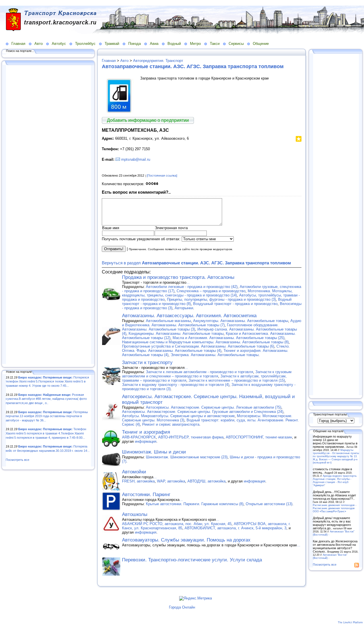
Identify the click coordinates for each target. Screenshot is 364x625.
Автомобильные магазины (168, 321)
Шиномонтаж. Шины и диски (154, 452)
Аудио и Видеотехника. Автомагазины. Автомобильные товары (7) (211, 323)
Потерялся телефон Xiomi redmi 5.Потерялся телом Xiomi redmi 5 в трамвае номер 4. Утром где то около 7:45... (47, 381)
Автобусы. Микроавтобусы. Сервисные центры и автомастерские (178, 416)
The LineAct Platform (350, 622)
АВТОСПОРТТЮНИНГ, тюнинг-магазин (259, 437)
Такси (215, 43)
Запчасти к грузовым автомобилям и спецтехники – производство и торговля (206, 374)
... (188, 282)
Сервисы (236, 43)
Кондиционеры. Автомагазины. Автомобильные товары (176, 333)
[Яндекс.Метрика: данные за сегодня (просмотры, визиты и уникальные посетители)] (195, 598)
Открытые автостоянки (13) (269, 504)
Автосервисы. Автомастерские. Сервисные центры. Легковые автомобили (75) (213, 407)
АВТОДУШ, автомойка (206, 481)
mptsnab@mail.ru (135, 159)
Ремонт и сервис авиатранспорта (170, 424)
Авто (38, 43)
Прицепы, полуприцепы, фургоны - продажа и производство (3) (221, 299)
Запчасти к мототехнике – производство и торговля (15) (237, 380)
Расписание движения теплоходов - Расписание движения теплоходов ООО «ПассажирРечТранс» (334, 508)
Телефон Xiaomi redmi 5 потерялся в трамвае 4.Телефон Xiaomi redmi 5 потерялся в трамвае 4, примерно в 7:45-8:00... (46, 433)
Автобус (59, 43)
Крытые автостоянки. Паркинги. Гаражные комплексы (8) (194, 504)
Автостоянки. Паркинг (146, 494)
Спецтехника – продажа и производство (211, 291)
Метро (195, 43)
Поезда (134, 43)
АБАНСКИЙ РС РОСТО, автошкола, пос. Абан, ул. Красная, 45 (176, 524)
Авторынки (184, 308)
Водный (174, 43)
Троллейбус (85, 43)
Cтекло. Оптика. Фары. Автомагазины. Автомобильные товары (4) (206, 348)
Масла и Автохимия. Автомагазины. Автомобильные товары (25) (228, 338)
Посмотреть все (17, 459)
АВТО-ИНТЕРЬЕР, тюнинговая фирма (191, 437)
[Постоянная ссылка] (162, 175)
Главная (18, 43)
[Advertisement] (48, 215)
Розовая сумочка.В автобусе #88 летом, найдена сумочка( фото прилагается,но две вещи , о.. (46, 399)
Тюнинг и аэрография (146, 432)
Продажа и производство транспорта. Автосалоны (178, 277)
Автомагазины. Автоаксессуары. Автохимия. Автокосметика (189, 315)
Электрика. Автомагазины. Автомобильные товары (214, 355)
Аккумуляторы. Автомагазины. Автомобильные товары (240, 321)
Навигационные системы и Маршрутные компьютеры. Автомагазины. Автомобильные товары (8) (205, 342)
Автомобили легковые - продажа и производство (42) (191, 287)
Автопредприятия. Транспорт (158, 60)
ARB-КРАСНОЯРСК (139, 437)
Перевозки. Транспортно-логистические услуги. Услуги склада (192, 560)
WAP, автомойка (171, 481)
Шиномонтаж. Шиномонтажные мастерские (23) (187, 457)
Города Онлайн (182, 607)
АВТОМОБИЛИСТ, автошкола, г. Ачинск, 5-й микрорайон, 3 (235, 528)
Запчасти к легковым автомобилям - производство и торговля (199, 372)
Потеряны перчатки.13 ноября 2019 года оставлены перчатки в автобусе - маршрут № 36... (47, 416)
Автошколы (134, 514)
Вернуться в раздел (196, 262)
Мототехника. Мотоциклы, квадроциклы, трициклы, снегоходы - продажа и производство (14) (207, 293)
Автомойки (134, 472)
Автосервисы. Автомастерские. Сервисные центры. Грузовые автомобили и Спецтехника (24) (202, 411)
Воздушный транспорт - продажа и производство (235, 304)
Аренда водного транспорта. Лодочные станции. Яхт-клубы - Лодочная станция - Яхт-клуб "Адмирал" (335, 480)
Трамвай (112, 43)
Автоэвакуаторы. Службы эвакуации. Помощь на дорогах (186, 540)
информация (145, 441)
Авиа (154, 43)
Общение (261, 43)
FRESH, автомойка (138, 481)
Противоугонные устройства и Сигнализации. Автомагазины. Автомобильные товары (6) (198, 346)
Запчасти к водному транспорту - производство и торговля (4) (175, 384)
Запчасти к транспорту (147, 362)
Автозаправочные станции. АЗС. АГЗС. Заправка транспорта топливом (193, 66)
